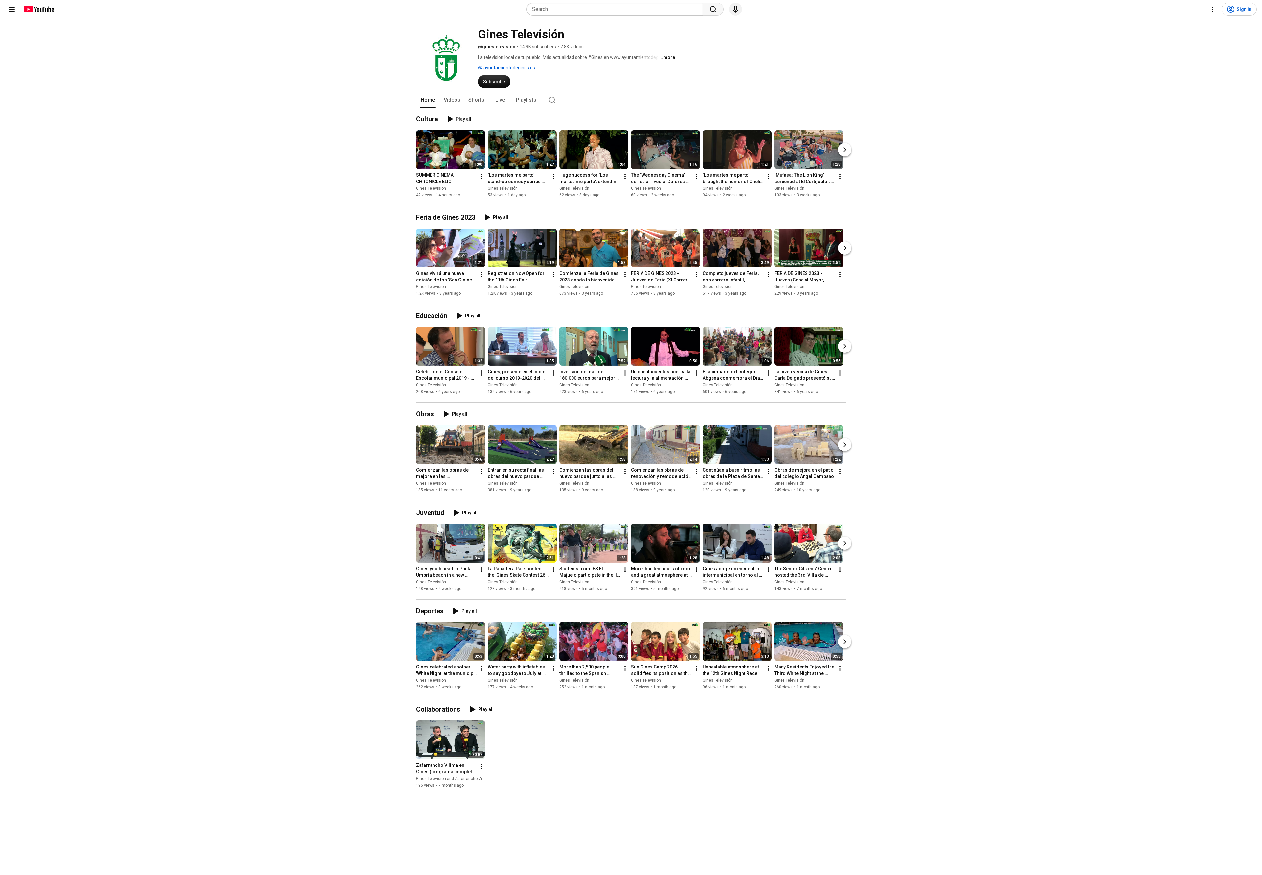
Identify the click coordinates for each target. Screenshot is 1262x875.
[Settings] (1212, 9)
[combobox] (616, 9)
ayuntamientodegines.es (508, 67)
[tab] (428, 100)
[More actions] (481, 176)
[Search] (713, 9)
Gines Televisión (431, 188)
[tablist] (631, 100)
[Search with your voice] (735, 9)
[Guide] (12, 9)
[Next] (844, 149)
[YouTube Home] (38, 9)
